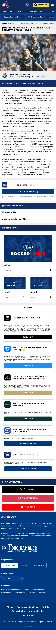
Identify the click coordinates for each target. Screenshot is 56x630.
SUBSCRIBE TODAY (28, 469)
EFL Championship (35, 17)
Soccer (51, 11)
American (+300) (10, 565)
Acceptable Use (36, 611)
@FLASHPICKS (30, 489)
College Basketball (34, 11)
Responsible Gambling (27, 607)
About (10, 607)
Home (4, 24)
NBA (19, 11)
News (12, 24)
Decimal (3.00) (25, 565)
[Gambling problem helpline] (22, 548)
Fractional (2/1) (39, 565)
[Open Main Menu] (52, 5)
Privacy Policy (18, 611)
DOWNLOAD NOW (28, 443)
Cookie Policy (28, 615)
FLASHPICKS (30, 507)
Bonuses (28, 308)
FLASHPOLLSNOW (30, 498)
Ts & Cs (45, 607)
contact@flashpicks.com (18, 592)
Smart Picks (7, 11)
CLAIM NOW (28, 337)
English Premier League (13, 17)
